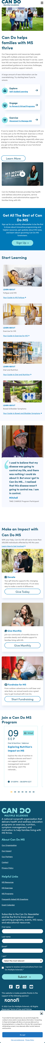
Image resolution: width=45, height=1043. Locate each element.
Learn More (13, 158)
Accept (22, 1035)
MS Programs (7, 893)
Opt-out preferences (17, 1040)
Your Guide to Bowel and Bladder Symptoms (21, 413)
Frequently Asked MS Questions (15, 899)
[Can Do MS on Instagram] (24, 986)
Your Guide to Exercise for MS (15, 335)
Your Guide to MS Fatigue (13, 297)
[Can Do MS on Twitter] (17, 986)
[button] (41, 1013)
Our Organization (9, 845)
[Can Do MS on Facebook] (11, 986)
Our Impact (6, 851)
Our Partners (7, 856)
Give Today (23, 591)
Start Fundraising (22, 699)
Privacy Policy (29, 1040)
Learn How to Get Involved (13, 546)
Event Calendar (8, 905)
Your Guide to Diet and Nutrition (16, 374)
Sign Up (21, 242)
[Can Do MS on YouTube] (31, 986)
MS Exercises (7, 888)
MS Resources (8, 882)
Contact (5, 862)
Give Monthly (22, 645)
